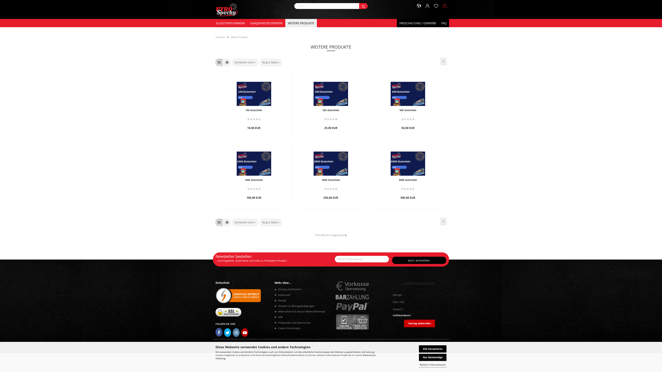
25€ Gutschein (331, 110)
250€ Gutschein (331, 180)
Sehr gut (397, 295)
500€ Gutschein (408, 180)
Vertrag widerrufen (419, 323)
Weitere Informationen (433, 364)
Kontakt (282, 300)
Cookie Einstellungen (289, 328)
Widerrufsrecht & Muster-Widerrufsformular (301, 311)
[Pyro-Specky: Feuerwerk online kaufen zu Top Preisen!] (227, 9)
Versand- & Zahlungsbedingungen (296, 306)
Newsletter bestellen (233, 256)
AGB (280, 317)
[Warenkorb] (444, 6)
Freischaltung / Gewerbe (417, 23)
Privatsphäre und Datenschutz (294, 322)
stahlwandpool (401, 315)
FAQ (444, 23)
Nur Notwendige (433, 357)
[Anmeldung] (427, 6)
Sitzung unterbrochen (289, 289)
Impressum (284, 295)
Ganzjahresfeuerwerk (266, 23)
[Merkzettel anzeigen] (436, 6)
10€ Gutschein (253, 110)
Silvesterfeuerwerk (230, 23)
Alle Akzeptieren (433, 348)
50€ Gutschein (408, 110)
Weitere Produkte (301, 23)
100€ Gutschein (254, 180)
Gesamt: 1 (398, 309)
